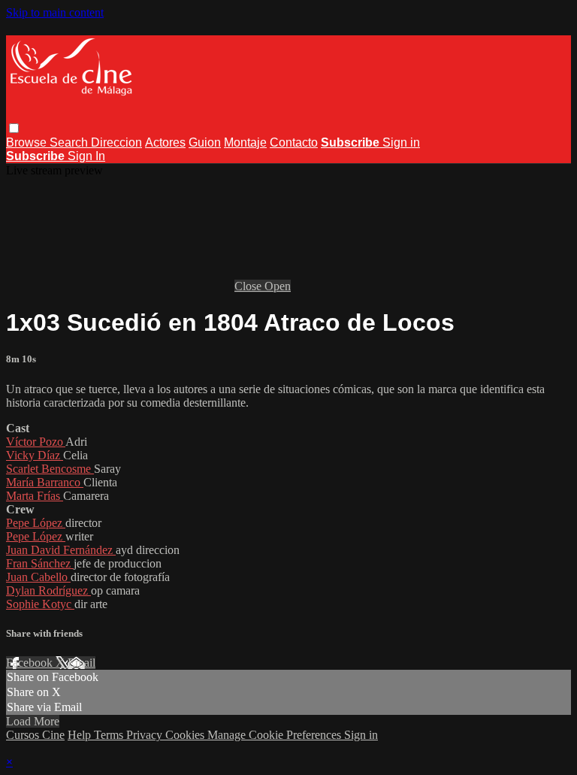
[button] (14, 128)
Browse (28, 142)
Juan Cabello (38, 577)
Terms (110, 734)
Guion (205, 142)
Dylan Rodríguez (48, 590)
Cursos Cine (35, 734)
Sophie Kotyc (40, 604)
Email (81, 662)
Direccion (116, 142)
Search (70, 142)
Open (277, 286)
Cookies (186, 734)
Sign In (86, 156)
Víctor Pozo (35, 441)
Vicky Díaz (34, 455)
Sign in (401, 142)
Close (249, 286)
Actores (165, 142)
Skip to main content (55, 12)
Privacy (145, 734)
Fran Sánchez (40, 563)
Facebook (31, 662)
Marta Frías (34, 495)
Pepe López (35, 522)
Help (81, 734)
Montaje (245, 142)
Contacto (294, 142)
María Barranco (44, 482)
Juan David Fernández (61, 549)
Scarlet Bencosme (50, 468)
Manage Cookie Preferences (275, 734)
